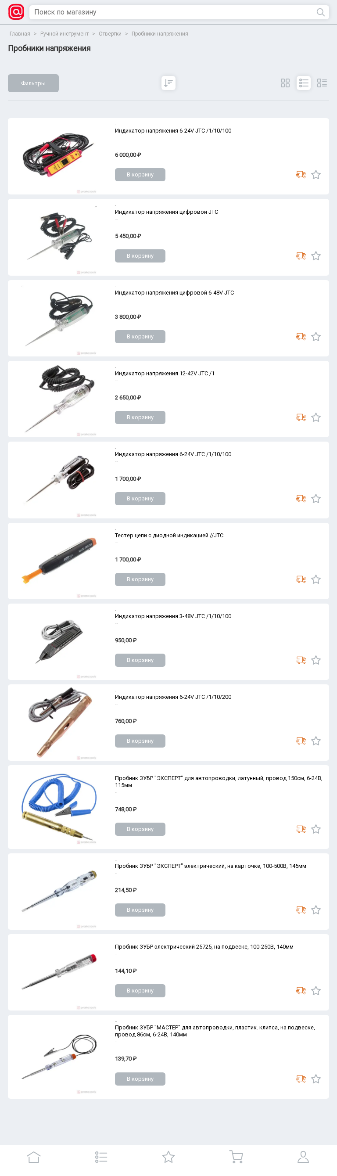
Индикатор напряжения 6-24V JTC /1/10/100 (173, 130)
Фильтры (33, 83)
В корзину (140, 174)
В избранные (316, 174)
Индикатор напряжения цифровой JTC (166, 212)
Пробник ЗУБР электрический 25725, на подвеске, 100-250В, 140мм (204, 946)
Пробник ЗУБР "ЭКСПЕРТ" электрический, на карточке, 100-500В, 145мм (210, 866)
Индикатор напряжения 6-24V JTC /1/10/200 (173, 697)
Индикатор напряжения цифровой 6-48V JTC (174, 292)
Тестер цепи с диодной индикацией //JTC (169, 535)
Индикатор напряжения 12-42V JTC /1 (165, 373)
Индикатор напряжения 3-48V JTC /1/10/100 (173, 616)
